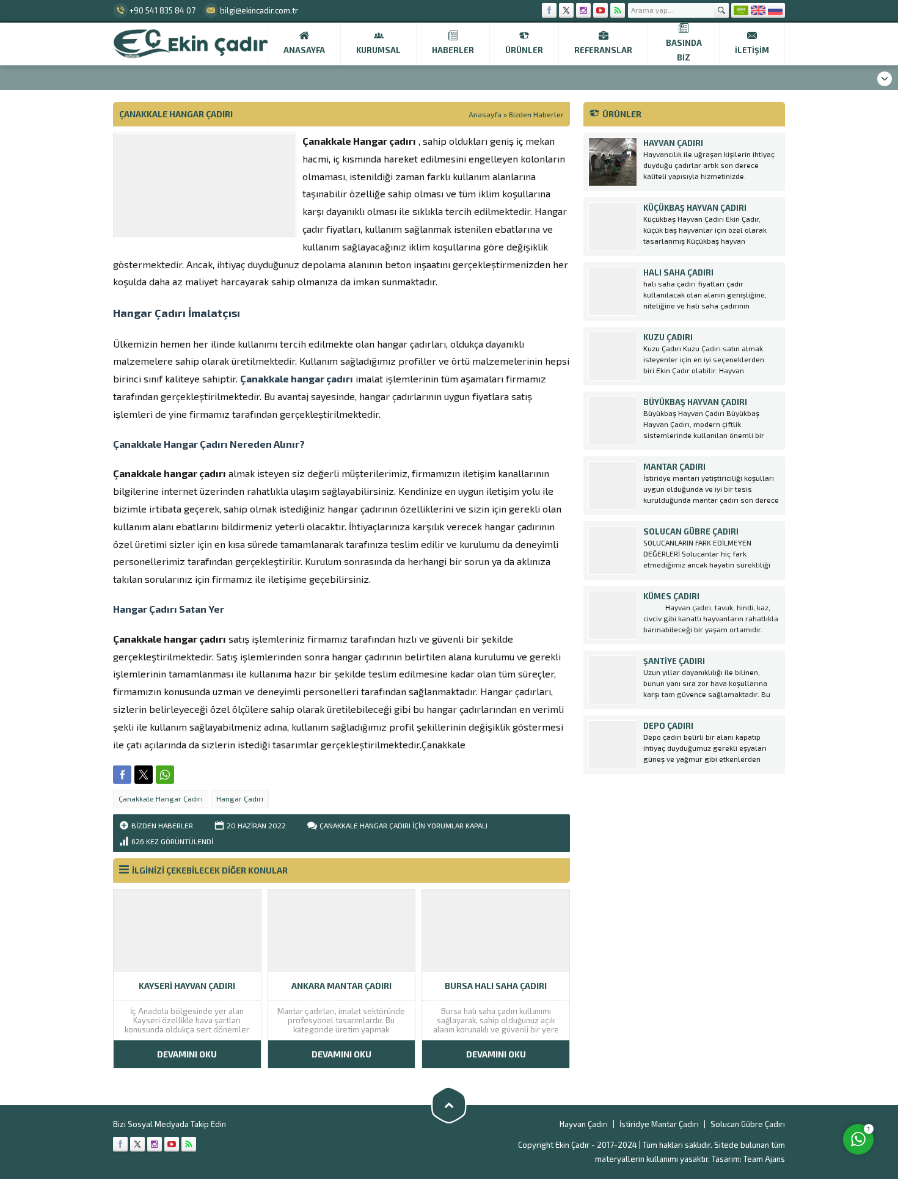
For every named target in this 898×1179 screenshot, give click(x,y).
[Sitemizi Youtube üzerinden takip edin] (600, 10)
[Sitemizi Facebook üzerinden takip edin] (549, 10)
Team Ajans (764, 1159)
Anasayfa (485, 114)
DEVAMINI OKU (187, 1054)
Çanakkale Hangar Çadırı (161, 798)
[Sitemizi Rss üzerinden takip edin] (617, 10)
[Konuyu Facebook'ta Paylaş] (122, 774)
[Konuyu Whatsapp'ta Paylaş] (165, 774)
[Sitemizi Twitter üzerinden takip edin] (566, 10)
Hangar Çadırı (239, 798)
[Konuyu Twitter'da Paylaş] (143, 774)
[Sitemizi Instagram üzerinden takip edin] (583, 10)
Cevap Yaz (782, 1089)
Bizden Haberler (536, 114)
